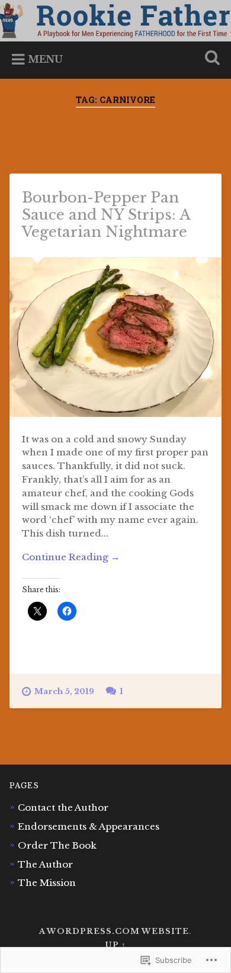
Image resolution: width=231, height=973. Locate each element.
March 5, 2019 (64, 691)
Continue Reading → (71, 557)
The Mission (47, 882)
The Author (45, 864)
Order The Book (57, 845)
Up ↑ (115, 944)
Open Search (210, 58)
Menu (45, 59)
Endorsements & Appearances (88, 826)
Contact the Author (63, 807)
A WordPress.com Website (114, 931)
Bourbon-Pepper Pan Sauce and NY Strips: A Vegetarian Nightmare (106, 214)
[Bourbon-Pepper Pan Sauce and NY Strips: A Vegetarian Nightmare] (115, 337)
